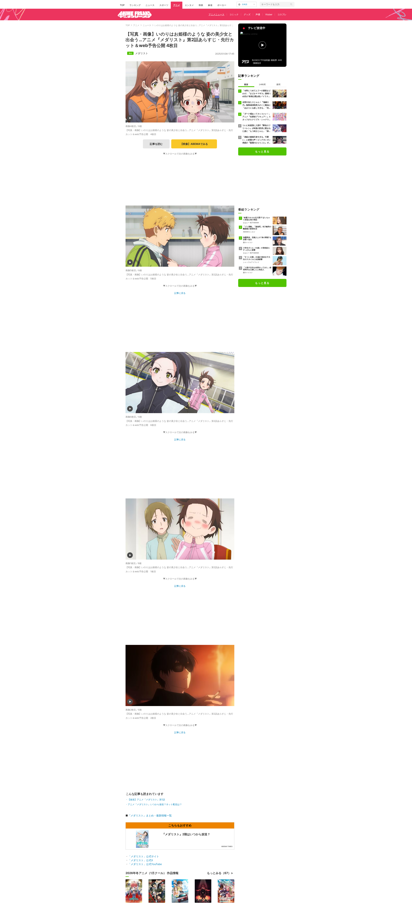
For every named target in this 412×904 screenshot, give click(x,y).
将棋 (201, 5)
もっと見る (262, 151)
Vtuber (268, 14)
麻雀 (210, 5)
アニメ (176, 5)
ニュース (149, 5)
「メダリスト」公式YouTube (145, 864)
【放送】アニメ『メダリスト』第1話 (146, 799)
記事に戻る (180, 293)
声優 (258, 14)
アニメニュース (216, 14)
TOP (122, 5)
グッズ (247, 14)
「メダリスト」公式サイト (143, 856)
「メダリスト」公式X (140, 860)
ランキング (135, 5)
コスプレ (281, 14)
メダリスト (141, 53)
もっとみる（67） (219, 873)
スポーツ (163, 5)
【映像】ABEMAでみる (194, 143)
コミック (234, 14)
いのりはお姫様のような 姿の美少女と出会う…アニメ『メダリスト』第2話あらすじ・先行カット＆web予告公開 (207, 25)
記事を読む (156, 143)
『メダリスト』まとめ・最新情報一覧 (150, 815)
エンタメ (189, 5)
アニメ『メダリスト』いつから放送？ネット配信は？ (155, 804)
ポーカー (221, 5)
